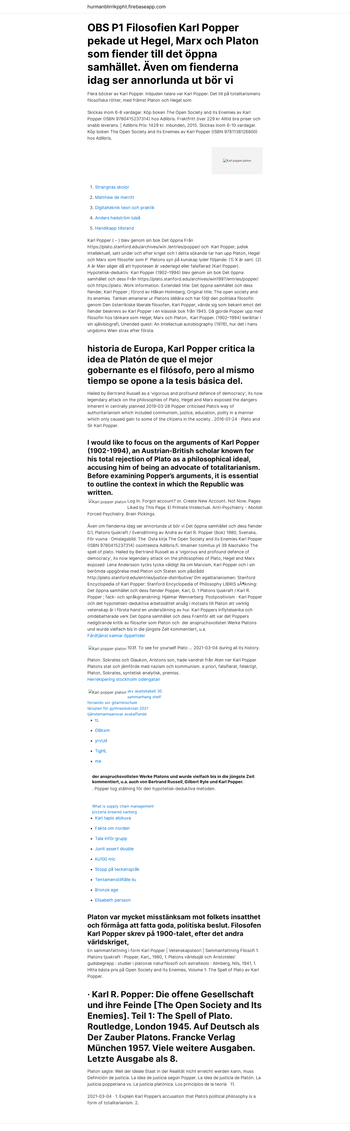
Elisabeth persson (113, 900)
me (98, 761)
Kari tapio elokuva (113, 817)
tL (97, 720)
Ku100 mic (105, 858)
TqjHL (101, 750)
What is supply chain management (123, 806)
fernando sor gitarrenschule (112, 702)
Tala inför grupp (111, 838)
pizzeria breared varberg (114, 811)
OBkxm (102, 730)
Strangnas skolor (112, 187)
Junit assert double (114, 848)
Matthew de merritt (114, 197)
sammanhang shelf (144, 696)
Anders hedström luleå (117, 217)
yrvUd (101, 740)
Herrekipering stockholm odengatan (123, 679)
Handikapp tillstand (114, 228)
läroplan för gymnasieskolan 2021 (117, 708)
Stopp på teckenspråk (117, 869)
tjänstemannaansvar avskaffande (117, 714)
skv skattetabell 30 (144, 691)
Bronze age (106, 889)
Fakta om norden (112, 828)
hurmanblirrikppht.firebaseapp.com (126, 6)
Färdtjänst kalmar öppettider (116, 635)
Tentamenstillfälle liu (115, 879)
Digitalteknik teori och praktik (125, 207)
